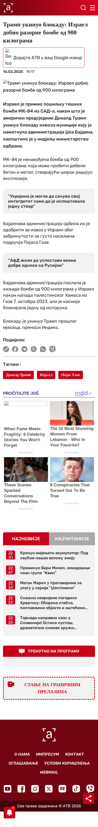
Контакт (74, 754)
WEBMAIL (49, 772)
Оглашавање (23, 763)
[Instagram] (35, 789)
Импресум (47, 754)
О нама (22, 754)
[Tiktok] (76, 789)
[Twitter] (49, 789)
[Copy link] (6, 349)
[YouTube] (7, 789)
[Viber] (90, 788)
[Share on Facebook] (15, 349)
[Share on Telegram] (24, 349)
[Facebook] (21, 789)
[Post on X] (34, 349)
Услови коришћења (67, 763)
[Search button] (83, 7)
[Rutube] (62, 789)
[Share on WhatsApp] (43, 349)
